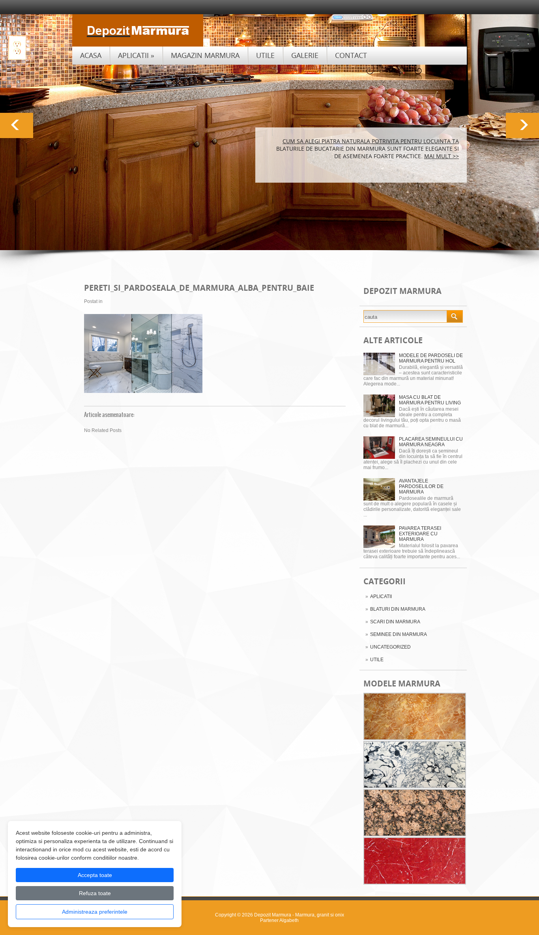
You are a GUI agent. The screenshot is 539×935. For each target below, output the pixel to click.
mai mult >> (441, 156)
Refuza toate (95, 893)
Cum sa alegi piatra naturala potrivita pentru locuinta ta (371, 141)
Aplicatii (136, 55)
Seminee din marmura (398, 634)
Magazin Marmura (205, 55)
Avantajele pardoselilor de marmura (421, 486)
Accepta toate (95, 875)
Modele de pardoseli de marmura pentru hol (431, 358)
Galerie (304, 55)
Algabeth (289, 920)
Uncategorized (390, 647)
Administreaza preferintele (94, 912)
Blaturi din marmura (397, 609)
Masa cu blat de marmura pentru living (430, 400)
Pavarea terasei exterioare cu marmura (420, 533)
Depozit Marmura (272, 915)
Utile (265, 55)
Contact (351, 55)
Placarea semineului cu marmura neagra (431, 441)
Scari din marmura (395, 622)
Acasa (90, 55)
